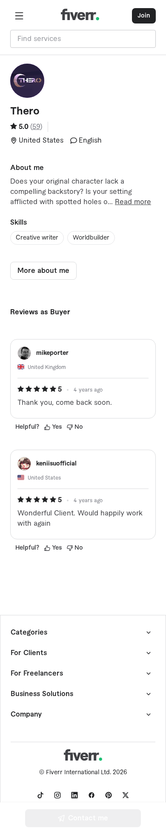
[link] (40, 795)
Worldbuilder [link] (91, 238)
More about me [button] (43, 270)
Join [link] (143, 16)
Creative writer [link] (37, 238)
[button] (19, 16)
